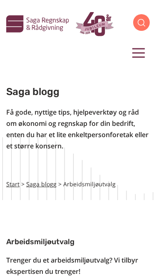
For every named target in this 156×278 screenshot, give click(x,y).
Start (13, 184)
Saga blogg (41, 184)
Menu (138, 53)
